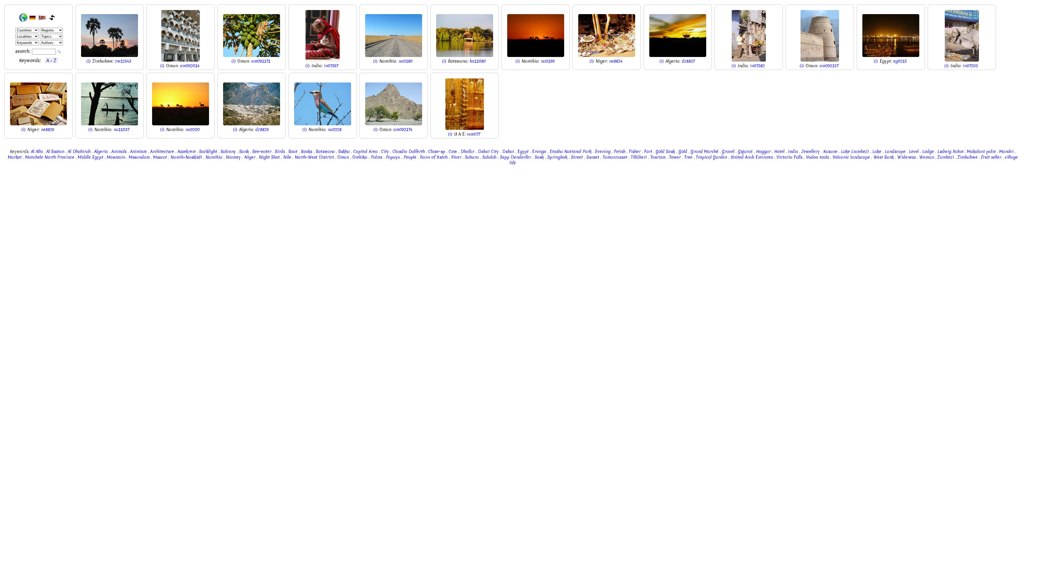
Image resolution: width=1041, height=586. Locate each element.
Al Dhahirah (79, 151)
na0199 (548, 61)
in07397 (331, 66)
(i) (89, 61)
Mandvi (1006, 151)
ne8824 (615, 61)
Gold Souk (665, 151)
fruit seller (991, 157)
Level (914, 151)
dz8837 (688, 61)
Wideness (906, 157)
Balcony (228, 151)
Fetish (619, 151)
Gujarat (745, 151)
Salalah (489, 157)
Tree (688, 157)
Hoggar (763, 151)
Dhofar (467, 151)
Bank (244, 151)
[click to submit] (59, 52)
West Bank (883, 157)
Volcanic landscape (851, 157)
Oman (343, 157)
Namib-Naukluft (186, 157)
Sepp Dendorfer (515, 157)
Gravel (728, 151)
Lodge (928, 151)
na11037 (121, 129)
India (793, 151)
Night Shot (269, 157)
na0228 (335, 129)
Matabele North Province (49, 157)
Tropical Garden (711, 157)
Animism (138, 151)
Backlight (208, 151)
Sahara (472, 157)
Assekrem (187, 151)
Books (306, 151)
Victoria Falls (789, 157)
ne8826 (47, 129)
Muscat (160, 157)
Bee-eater (261, 151)
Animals (119, 151)
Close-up (436, 151)
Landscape (895, 151)
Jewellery (811, 151)
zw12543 (123, 61)
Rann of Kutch (434, 157)
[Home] (23, 18)
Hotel (779, 151)
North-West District (314, 157)
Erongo (539, 151)
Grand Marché (704, 151)
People (410, 157)
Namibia (213, 157)
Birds (280, 151)
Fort (648, 151)
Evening (603, 151)
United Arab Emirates (752, 157)
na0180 (406, 61)
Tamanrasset (615, 157)
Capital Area (365, 151)
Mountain (116, 157)
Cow (453, 151)
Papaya (393, 157)
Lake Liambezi (855, 151)
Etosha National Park (571, 151)
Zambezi (945, 157)
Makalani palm (981, 151)
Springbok (557, 157)
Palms (376, 157)
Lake (876, 151)
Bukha (344, 151)
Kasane (830, 151)
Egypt (523, 151)
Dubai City (488, 151)
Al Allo (37, 151)
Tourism (658, 157)
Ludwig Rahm (950, 151)
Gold (683, 151)
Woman (926, 157)
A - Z (51, 60)
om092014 (190, 66)
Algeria (101, 151)
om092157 (829, 66)
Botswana (325, 151)
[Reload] (52, 17)
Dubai (508, 151)
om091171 (260, 61)
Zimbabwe (968, 157)
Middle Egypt (90, 157)
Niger (249, 157)
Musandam (139, 157)
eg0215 (900, 61)
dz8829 (262, 129)
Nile (287, 157)
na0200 (192, 129)
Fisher (635, 151)
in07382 (757, 66)
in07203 (970, 66)
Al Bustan (55, 151)
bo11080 (478, 61)
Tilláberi (639, 157)
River (456, 157)
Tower (675, 157)
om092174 (402, 129)
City (385, 151)
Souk (539, 157)
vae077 (473, 134)
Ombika (359, 157)
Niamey (233, 157)
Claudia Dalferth (409, 151)
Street (577, 157)
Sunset (592, 157)
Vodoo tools (817, 157)
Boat (292, 151)
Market (15, 157)
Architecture (162, 151)
